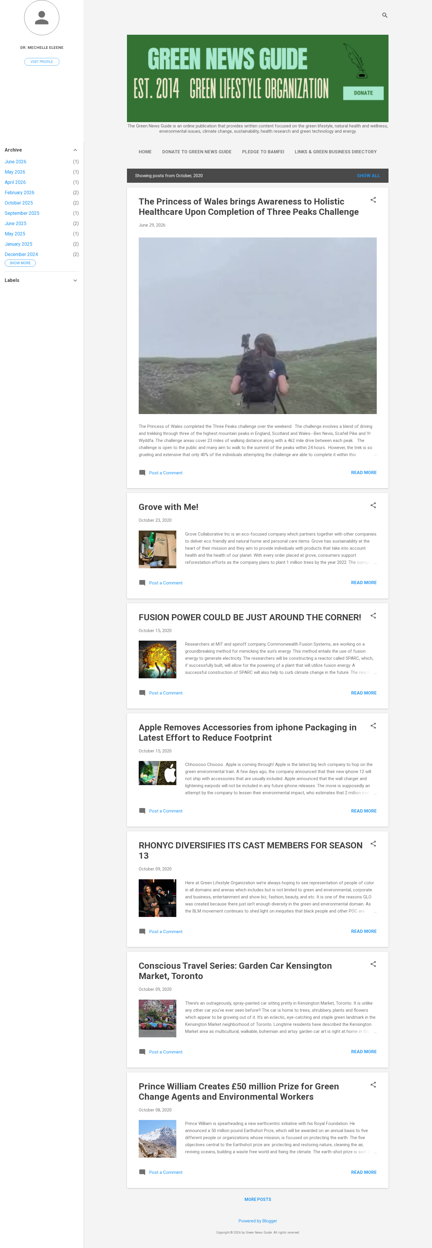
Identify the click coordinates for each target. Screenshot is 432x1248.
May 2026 (15, 172)
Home (145, 151)
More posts (258, 1199)
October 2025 (19, 203)
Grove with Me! (168, 507)
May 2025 (15, 234)
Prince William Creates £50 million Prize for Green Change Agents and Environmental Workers (239, 1091)
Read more (364, 472)
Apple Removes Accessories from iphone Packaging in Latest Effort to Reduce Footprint (248, 732)
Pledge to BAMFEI (263, 151)
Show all (368, 175)
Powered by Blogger (258, 1221)
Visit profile (42, 62)
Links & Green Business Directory (336, 151)
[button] (373, 200)
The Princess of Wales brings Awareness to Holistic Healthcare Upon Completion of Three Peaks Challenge (249, 206)
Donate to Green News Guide (197, 151)
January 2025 (18, 244)
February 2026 (19, 192)
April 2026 (15, 182)
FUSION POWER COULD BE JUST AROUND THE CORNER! (250, 617)
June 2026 (15, 161)
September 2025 (22, 213)
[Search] (385, 16)
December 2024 (21, 254)
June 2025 (15, 223)
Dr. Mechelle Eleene (41, 47)
